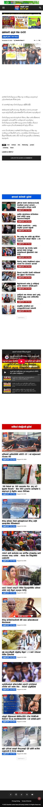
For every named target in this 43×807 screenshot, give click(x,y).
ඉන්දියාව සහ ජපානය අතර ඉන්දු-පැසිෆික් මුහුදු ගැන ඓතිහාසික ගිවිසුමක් (29, 297)
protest (32, 145)
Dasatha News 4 (20, 40)
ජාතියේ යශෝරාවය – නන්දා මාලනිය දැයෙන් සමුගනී (27, 227)
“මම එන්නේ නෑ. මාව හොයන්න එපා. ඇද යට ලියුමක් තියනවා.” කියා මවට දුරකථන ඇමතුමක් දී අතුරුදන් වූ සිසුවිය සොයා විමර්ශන (21, 488)
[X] (27, 795)
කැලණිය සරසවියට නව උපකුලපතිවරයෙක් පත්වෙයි (26, 307)
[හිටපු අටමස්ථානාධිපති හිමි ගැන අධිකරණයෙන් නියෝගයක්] (21, 607)
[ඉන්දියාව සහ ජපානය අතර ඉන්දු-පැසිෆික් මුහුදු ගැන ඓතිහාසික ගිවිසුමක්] (9, 298)
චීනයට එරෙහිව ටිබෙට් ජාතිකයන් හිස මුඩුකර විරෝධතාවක (28, 274)
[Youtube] (32, 795)
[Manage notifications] (39, 798)
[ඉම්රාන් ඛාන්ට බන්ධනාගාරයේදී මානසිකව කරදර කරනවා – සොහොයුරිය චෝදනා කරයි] (9, 206)
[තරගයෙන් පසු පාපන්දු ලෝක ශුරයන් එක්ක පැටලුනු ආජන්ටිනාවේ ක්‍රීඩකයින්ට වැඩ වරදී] (9, 251)
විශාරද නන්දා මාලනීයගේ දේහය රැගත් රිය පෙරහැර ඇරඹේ (28, 262)
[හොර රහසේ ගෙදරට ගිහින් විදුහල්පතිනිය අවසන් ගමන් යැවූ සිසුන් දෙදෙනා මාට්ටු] (21, 575)
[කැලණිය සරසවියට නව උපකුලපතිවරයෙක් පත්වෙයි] (9, 309)
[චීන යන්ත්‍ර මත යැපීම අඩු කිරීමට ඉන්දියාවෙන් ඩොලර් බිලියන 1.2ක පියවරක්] (9, 240)
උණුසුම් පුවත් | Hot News (10, 37)
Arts (19, 145)
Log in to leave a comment (21, 158)
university (5, 147)
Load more (21, 317)
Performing (25, 145)
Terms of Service (26, 801)
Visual (11, 147)
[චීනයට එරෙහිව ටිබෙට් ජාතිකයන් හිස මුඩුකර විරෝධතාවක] (9, 276)
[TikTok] (22, 795)
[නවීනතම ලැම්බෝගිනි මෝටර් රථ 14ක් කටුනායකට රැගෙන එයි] (21, 442)
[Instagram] (16, 795)
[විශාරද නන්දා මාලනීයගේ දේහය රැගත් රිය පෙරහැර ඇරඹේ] (9, 265)
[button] (3, 7)
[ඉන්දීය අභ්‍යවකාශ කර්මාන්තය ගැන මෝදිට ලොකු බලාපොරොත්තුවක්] (9, 217)
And (8, 145)
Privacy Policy (16, 801)
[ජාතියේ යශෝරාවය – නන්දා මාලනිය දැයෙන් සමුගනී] (9, 229)
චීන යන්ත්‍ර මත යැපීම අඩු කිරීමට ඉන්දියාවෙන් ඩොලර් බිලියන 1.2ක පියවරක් (28, 239)
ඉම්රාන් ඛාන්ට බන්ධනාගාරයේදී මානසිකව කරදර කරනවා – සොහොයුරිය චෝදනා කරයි (28, 205)
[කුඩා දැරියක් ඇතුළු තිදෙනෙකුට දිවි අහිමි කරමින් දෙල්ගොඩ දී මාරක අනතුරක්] (21, 736)
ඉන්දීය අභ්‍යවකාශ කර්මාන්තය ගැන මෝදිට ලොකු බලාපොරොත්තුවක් (21, 14)
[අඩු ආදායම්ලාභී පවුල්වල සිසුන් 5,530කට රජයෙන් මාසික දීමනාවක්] (21, 640)
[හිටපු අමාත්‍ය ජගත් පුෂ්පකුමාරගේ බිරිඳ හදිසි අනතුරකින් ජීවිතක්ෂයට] (21, 508)
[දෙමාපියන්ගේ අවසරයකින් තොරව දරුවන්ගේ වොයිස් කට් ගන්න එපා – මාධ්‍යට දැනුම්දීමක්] (21, 672)
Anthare (14, 145)
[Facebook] (11, 795)
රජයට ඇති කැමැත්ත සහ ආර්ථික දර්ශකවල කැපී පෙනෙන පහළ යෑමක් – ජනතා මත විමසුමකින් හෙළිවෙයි (21, 555)
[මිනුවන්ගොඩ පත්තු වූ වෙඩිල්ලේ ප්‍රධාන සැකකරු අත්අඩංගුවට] (9, 287)
